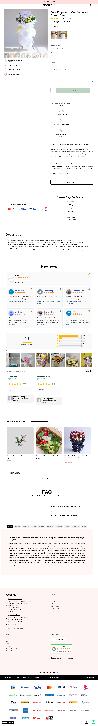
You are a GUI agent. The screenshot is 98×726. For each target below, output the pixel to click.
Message (53, 66)
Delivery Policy (55, 606)
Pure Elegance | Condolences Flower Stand (20, 399)
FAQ (52, 604)
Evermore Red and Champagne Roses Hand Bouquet (76, 456)
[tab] (10, 526)
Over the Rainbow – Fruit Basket (48, 455)
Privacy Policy (9, 646)
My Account (54, 599)
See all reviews (19, 282)
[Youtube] (54, 672)
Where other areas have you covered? (65, 515)
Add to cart (72, 90)
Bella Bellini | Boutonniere (17, 455)
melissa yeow (20, 291)
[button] (72, 506)
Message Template (55, 45)
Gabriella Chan (49, 312)
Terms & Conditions (11, 648)
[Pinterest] (50, 672)
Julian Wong (48, 291)
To (51, 52)
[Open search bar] (90, 5)
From (52, 59)
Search (88, 371)
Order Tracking (55, 608)
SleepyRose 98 (78, 291)
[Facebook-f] (40, 672)
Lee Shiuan (19, 312)
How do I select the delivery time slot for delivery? (69, 511)
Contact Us (54, 601)
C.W (73, 312)
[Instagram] (43, 672)
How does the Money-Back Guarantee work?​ (67, 506)
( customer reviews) (66, 18)
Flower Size (54, 26)
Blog (7, 641)
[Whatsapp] (57, 672)
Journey (8, 639)
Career (8, 643)
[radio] (54, 35)
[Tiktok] (47, 672)
